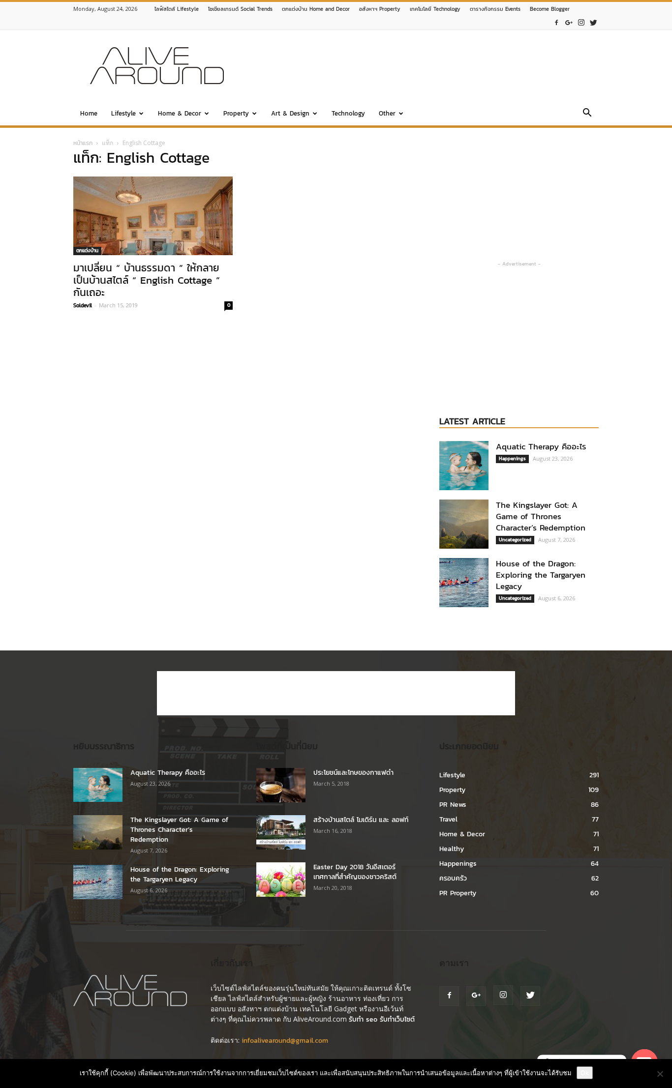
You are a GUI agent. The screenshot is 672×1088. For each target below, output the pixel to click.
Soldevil (82, 305)
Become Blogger (550, 9)
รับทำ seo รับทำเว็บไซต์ (382, 1019)
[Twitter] (593, 22)
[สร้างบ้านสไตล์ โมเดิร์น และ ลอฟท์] (280, 832)
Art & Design (290, 113)
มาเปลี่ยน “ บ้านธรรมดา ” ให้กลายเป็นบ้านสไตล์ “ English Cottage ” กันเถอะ (146, 280)
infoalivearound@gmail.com (285, 1040)
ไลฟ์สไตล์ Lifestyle (176, 9)
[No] (660, 1074)
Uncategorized (515, 539)
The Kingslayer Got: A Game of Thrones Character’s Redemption (540, 516)
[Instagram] (581, 22)
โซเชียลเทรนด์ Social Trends (240, 9)
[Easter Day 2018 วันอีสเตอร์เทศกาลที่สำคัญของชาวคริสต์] (280, 879)
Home (88, 113)
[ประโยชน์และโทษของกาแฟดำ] (280, 785)
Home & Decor (179, 113)
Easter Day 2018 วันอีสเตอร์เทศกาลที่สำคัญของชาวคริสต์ (355, 872)
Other (387, 113)
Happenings (512, 458)
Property (236, 113)
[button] (587, 114)
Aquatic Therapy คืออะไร (541, 446)
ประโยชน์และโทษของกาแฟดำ (353, 772)
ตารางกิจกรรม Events (495, 9)
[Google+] (568, 22)
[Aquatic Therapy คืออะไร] (464, 465)
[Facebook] (556, 22)
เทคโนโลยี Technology (435, 9)
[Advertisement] (420, 66)
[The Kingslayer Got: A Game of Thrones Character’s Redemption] (464, 524)
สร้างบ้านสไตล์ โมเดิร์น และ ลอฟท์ (360, 820)
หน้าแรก (82, 143)
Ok (584, 1073)
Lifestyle (123, 113)
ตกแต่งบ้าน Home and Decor (316, 9)
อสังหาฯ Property (379, 9)
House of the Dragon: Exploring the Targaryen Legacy (540, 574)
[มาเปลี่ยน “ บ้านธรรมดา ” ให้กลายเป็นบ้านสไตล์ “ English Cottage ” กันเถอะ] (153, 215)
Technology (348, 113)
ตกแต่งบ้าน (87, 250)
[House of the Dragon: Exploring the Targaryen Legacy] (464, 582)
